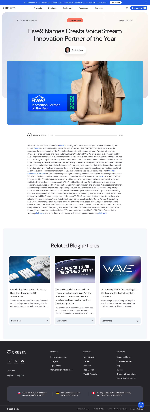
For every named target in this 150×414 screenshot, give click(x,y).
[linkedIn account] (16, 361)
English (10, 375)
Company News (75, 20)
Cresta (37, 148)
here (101, 176)
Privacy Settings (136, 409)
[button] (39, 8)
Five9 (61, 145)
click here (39, 213)
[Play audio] (29, 135)
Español (20, 375)
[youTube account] (22, 361)
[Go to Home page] (9, 8)
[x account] (9, 361)
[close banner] (146, 2)
